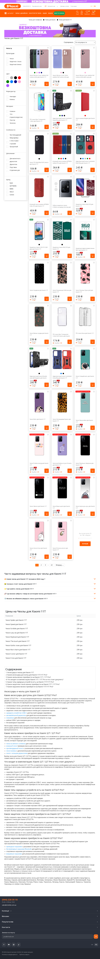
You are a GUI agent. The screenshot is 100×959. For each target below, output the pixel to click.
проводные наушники (14, 846)
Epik (11, 183)
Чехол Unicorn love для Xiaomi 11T (38, 549)
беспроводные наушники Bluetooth (19, 849)
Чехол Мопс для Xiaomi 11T (37, 419)
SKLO (12, 192)
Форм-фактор (10, 91)
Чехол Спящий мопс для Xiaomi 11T (85, 377)
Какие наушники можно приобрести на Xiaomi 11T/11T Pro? (30, 687)
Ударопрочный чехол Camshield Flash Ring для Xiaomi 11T (85, 162)
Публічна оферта (24, 954)
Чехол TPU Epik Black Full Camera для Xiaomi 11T (39, 163)
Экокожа (13, 123)
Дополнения (10, 153)
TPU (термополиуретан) (16, 115)
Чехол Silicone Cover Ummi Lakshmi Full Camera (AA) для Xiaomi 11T (61, 76)
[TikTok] (19, 945)
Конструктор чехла (35, 13)
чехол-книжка (11, 751)
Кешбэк (50, 13)
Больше (85, 544)
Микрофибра (14, 138)
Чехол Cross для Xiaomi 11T (15, 658)
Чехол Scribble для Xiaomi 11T (16, 628)
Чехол (12, 58)
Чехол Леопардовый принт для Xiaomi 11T (62, 420)
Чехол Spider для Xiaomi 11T (16, 620)
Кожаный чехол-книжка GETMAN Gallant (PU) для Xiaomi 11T (62, 162)
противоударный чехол (14, 748)
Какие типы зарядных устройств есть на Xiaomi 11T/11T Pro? (30, 682)
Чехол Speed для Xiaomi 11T (16, 624)
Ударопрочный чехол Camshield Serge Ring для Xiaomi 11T (62, 119)
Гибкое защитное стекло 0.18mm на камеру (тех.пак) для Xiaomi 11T (62, 206)
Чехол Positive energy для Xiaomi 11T (39, 464)
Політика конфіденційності (9, 954)
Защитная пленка (15, 64)
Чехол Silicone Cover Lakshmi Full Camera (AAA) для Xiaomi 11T (39, 76)
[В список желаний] (48, 48)
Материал (9, 106)
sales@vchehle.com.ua (9, 905)
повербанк (10, 718)
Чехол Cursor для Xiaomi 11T (16, 654)
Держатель (13, 164)
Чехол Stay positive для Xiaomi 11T (84, 421)
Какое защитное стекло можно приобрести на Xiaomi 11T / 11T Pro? (33, 684)
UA (91, 6)
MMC (12, 189)
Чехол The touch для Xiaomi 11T (17, 641)
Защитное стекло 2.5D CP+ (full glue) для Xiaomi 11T (38, 248)
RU (95, 6)
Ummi (12, 195)
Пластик (12, 120)
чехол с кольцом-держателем (16, 753)
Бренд (8, 180)
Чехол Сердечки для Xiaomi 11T (39, 290)
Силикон (12, 111)
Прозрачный (14, 147)
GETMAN (13, 186)
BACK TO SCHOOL (59, 13)
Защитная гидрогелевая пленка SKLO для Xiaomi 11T (85, 249)
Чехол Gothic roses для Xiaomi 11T (18, 645)
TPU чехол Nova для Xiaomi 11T (85, 333)
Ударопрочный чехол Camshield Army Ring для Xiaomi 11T (62, 377)
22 (52, 565)
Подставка (13, 167)
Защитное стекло (15, 61)
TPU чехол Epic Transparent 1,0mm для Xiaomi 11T (37, 120)
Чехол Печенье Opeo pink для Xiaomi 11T (84, 291)
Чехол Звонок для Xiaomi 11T (38, 506)
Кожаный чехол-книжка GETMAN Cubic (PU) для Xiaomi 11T (39, 205)
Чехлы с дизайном (21, 13)
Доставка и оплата (64, 6)
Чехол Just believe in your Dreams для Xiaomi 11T (62, 464)
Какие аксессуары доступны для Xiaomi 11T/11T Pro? (27, 675)
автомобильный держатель (16, 715)
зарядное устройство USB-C (16, 713)
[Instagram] (14, 945)
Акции (45, 13)
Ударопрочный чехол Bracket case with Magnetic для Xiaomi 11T (38, 377)
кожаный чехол (11, 746)
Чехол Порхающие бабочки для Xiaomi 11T (62, 291)
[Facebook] (4, 945)
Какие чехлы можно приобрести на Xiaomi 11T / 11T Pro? (29, 677)
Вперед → (60, 565)
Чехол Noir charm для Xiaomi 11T (17, 650)
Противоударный (15, 135)
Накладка (13, 96)
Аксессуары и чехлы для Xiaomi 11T (20, 672)
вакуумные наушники (14, 854)
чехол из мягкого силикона (15, 743)
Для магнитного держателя (15, 160)
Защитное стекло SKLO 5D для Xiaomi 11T (61, 248)
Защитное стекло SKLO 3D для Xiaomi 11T (84, 205)
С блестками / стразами (14, 142)
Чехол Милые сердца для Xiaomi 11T (39, 334)
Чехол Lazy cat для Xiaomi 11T (16, 633)
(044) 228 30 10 (27, 6)
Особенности (10, 130)
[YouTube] (9, 945)
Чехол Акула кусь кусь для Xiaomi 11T (85, 507)
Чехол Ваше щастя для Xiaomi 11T (61, 507)
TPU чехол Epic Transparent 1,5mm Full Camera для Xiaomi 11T (61, 335)
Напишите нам (51, 6)
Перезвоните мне (37, 6)
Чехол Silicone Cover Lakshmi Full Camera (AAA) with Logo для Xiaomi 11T (85, 76)
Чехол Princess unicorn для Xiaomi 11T (60, 549)
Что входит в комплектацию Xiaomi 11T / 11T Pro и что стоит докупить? (35, 679)
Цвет (8, 74)
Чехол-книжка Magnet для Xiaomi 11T (85, 119)
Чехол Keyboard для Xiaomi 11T (17, 637)
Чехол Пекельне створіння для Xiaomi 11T (84, 464)
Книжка (12, 99)
